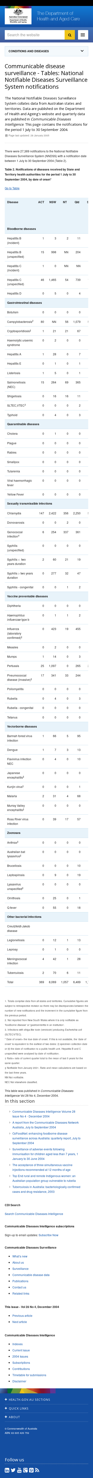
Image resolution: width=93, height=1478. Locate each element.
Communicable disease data (31, 1275)
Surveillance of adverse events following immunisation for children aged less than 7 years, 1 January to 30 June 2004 (45, 1154)
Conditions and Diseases (29, 51)
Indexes (17, 1344)
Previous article (22, 1315)
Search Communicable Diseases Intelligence (34, 1214)
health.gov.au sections (29, 1400)
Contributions (21, 1369)
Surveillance (20, 1268)
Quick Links (19, 1408)
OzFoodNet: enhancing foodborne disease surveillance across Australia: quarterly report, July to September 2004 (46, 1138)
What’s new (19, 1256)
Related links (20, 1293)
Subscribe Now (48, 1235)
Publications (20, 1281)
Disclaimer (19, 1381)
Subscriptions (21, 1362)
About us (18, 1262)
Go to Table (12, 188)
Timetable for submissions (29, 1375)
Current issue (21, 1350)
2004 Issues (20, 1356)
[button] (78, 1473)
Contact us (19, 1287)
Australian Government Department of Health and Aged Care (18, 15)
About (14, 1417)
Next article (19, 1322)
